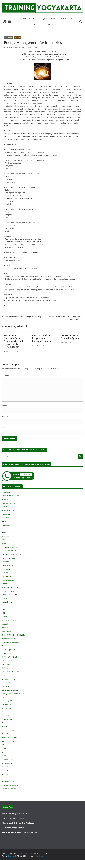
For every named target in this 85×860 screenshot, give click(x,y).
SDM (3, 745)
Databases (6, 562)
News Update (9, 37)
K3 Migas (5, 668)
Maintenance (7, 683)
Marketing (5, 697)
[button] (55, 24)
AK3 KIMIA (5, 499)
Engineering (6, 576)
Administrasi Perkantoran (11, 496)
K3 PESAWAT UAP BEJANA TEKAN (14, 672)
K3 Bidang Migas (8, 661)
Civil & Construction (9, 551)
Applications (6, 525)
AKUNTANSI (6, 518)
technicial (5, 774)
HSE (3, 613)
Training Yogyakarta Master (29, 47)
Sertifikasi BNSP (7, 759)
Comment (7, 375)
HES (3, 606)
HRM (3, 609)
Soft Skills (5, 767)
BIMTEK (4, 540)
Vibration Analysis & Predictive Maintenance (18, 823)
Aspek (4, 529)
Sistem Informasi (8, 763)
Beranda (22, 19)
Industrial (5, 628)
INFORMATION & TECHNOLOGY (13, 635)
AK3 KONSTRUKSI (8, 503)
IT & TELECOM (7, 653)
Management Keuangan (11, 690)
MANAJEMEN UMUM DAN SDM (13, 694)
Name (5, 405)
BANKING (5, 536)
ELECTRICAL (6, 569)
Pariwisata (5, 726)
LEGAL (4, 675)
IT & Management (8, 650)
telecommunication (9, 781)
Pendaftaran (66, 19)
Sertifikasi (5, 756)
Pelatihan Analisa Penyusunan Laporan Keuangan (42, 338)
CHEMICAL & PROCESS (10, 547)
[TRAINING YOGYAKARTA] (4, 21)
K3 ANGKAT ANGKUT (9, 657)
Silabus (51, 24)
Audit (4, 532)
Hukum (4, 617)
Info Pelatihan (7, 631)
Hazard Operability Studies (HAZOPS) (16, 814)
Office (4, 712)
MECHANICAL (7, 704)
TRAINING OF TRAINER (10, 785)
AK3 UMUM (6, 514)
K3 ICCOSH (6, 664)
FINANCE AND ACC (8, 591)
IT (2, 646)
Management (7, 686)
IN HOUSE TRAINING (9, 620)
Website (5, 427)
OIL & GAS (18, 37)
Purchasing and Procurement (12, 737)
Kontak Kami (39, 24)
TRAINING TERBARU (9, 789)
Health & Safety (7, 602)
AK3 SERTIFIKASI (8, 510)
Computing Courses (9, 558)
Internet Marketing (9, 639)
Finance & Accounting (10, 587)
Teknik (4, 778)
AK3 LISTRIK (6, 507)
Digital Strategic (8, 565)
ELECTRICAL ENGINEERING (11, 573)
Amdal (4, 521)
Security (5, 748)
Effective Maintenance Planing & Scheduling (22, 316)
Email (5, 416)
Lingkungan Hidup (8, 679)
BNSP (4, 543)
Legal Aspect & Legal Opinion (13, 828)
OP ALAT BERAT (7, 719)
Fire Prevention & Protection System (70, 337)
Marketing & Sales (8, 701)
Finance (5, 584)
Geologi (4, 598)
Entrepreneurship (8, 580)
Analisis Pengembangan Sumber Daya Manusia (19, 832)
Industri (5, 624)
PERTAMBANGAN (8, 730)
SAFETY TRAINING (8, 741)
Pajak (4, 723)
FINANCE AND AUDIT (9, 595)
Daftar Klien (34, 19)
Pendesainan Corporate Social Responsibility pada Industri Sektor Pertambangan (14, 341)
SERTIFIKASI (6, 752)
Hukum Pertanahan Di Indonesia (14, 818)
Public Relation (7, 734)
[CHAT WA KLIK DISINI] (18, 472)
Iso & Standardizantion (10, 642)
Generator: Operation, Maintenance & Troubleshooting (65, 318)
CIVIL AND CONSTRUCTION (12, 554)
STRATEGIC (6, 770)
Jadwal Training (50, 19)
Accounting (6, 492)
